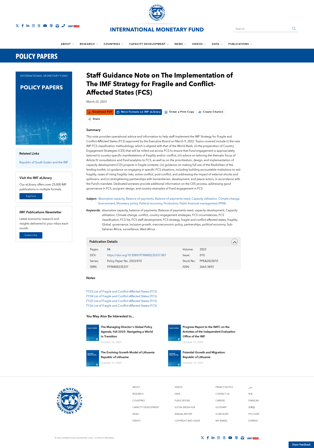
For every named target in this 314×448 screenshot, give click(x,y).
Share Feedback (301, 445)
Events (136, 421)
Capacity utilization (204, 198)
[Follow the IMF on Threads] (39, 25)
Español (253, 421)
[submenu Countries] (122, 44)
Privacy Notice (224, 387)
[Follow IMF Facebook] (23, 25)
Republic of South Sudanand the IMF (43, 162)
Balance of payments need (172, 198)
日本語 (251, 407)
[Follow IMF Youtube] (45, 25)
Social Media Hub (185, 407)
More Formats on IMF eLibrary (141, 112)
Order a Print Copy (181, 112)
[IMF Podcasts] (236, 437)
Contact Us (223, 394)
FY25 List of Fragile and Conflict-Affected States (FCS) (121, 301)
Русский (253, 414)
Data (215, 44)
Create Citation (213, 112)
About (66, 44)
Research (87, 44)
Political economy (150, 203)
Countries (112, 44)
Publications (238, 44)
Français (253, 401)
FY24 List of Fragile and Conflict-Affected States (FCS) (121, 296)
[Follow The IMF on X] (17, 25)
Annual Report (183, 414)
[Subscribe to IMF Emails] (57, 25)
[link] (89, 119)
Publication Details (103, 242)
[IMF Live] (74, 26)
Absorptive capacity (111, 198)
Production (171, 203)
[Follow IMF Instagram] (33, 25)
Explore (31, 196)
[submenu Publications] (251, 44)
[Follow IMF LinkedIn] (27, 25)
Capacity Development (147, 44)
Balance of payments (140, 198)
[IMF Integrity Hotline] (63, 25)
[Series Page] (44, 108)
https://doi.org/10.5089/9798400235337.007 (136, 255)
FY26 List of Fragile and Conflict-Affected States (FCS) (121, 305)
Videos (197, 44)
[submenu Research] (97, 44)
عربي (250, 387)
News (179, 44)
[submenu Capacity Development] (168, 44)
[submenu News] (185, 44)
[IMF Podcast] (51, 25)
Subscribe (31, 235)
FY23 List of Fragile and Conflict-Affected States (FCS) (121, 291)
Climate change (228, 198)
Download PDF (102, 112)
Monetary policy (127, 203)
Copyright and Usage (187, 421)
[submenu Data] (221, 44)
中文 (250, 394)
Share (96, 119)
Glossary (221, 407)
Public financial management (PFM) (203, 203)
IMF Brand (221, 421)
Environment (106, 203)
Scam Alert (222, 414)
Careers (220, 401)
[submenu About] (73, 44)
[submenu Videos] (205, 44)
